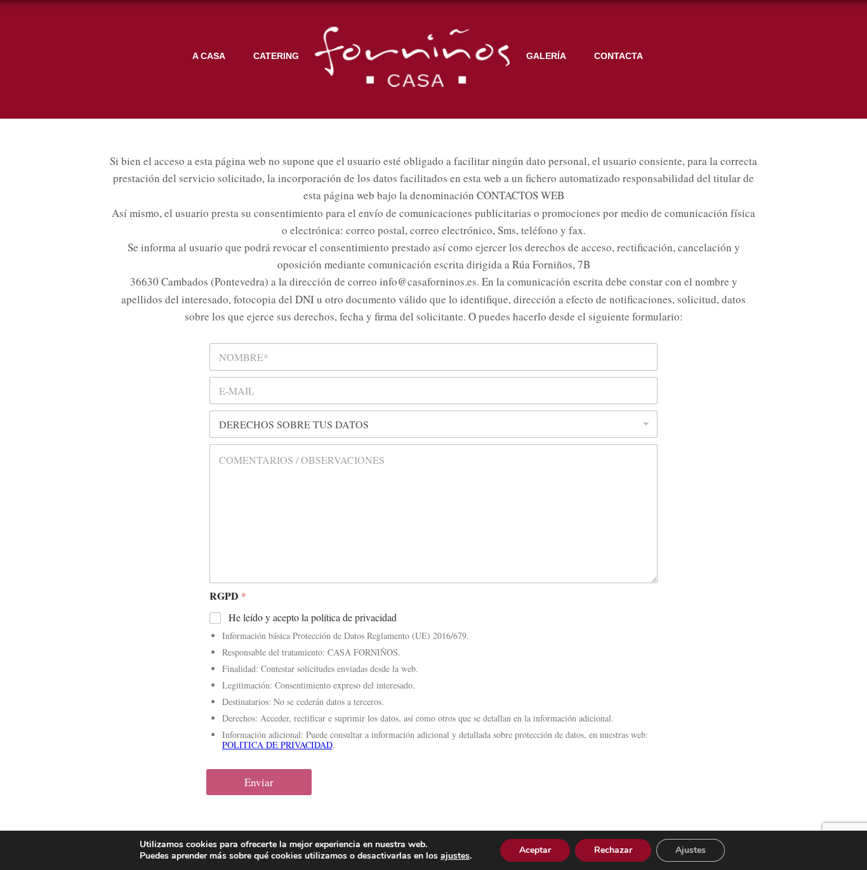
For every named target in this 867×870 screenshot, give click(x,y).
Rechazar (613, 850)
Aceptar (535, 850)
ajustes (455, 856)
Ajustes (690, 850)
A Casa (208, 56)
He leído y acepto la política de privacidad (312, 617)
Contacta (618, 56)
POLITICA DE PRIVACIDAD (277, 745)
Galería (546, 56)
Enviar (259, 782)
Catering (276, 56)
